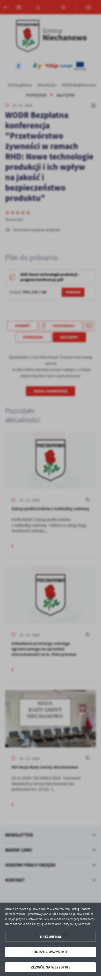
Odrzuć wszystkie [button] (50, 951)
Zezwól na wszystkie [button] (50, 967)
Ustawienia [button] (50, 936)
